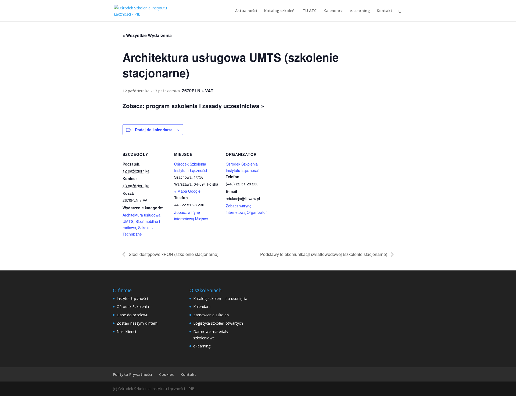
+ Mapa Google (187, 191)
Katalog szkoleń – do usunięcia (220, 298)
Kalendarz (333, 11)
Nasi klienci (126, 331)
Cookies (166, 374)
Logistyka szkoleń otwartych (218, 323)
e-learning (201, 346)
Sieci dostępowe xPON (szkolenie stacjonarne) (173, 254)
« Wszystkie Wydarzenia (147, 35)
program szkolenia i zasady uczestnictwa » (205, 105)
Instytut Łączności (132, 298)
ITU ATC (309, 11)
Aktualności (246, 11)
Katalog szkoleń (279, 11)
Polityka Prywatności (132, 374)
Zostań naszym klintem (137, 323)
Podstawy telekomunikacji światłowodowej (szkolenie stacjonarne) (324, 254)
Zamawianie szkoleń (211, 314)
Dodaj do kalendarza (154, 129)
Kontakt (384, 11)
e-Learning (360, 11)
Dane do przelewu (132, 314)
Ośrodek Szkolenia (133, 306)
